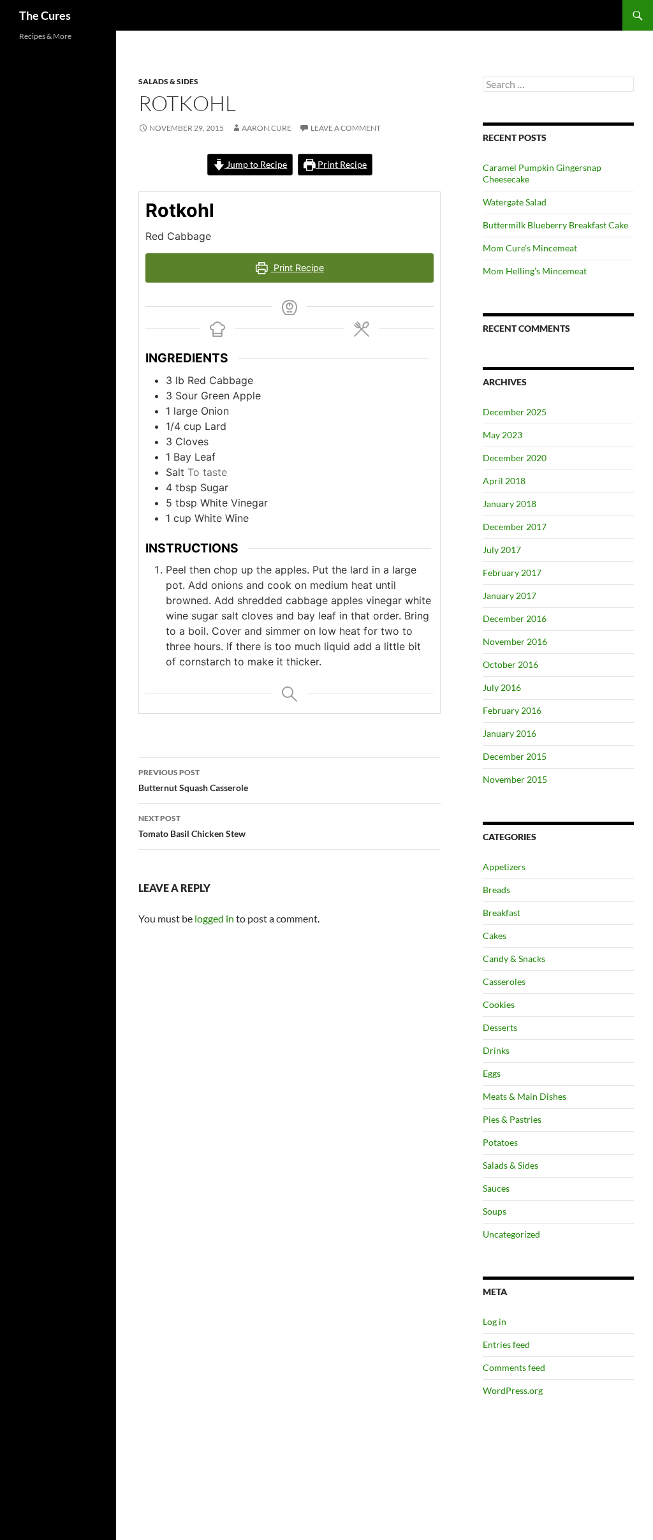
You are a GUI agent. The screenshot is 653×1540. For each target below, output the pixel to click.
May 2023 (502, 434)
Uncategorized (511, 1234)
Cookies (499, 1004)
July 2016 (502, 687)
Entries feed (506, 1344)
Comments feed (514, 1367)
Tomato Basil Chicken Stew (192, 826)
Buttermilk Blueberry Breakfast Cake (555, 224)
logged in (214, 918)
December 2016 (515, 618)
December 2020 (515, 457)
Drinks (496, 1050)
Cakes (494, 935)
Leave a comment (346, 128)
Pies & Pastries (512, 1119)
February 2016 (512, 710)
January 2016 (509, 733)
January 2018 (509, 503)
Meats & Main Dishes (524, 1096)
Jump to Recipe (255, 164)
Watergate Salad (515, 201)
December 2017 (515, 526)
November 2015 (515, 779)
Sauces (496, 1188)
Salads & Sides (168, 81)
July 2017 (502, 549)
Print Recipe (341, 164)
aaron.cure (266, 128)
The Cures (45, 15)
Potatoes (500, 1142)
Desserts (500, 1027)
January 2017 (509, 595)
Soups (494, 1211)
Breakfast (501, 912)
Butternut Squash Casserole (193, 780)
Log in (494, 1321)
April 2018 (504, 480)
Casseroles (504, 981)
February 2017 (512, 572)
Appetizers (504, 866)
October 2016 (510, 664)
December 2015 (515, 756)
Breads (496, 889)
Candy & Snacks (514, 958)
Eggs (492, 1073)
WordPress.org (513, 1390)
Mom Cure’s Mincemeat (530, 247)
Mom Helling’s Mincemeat (535, 270)
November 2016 (515, 641)
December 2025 (515, 411)
